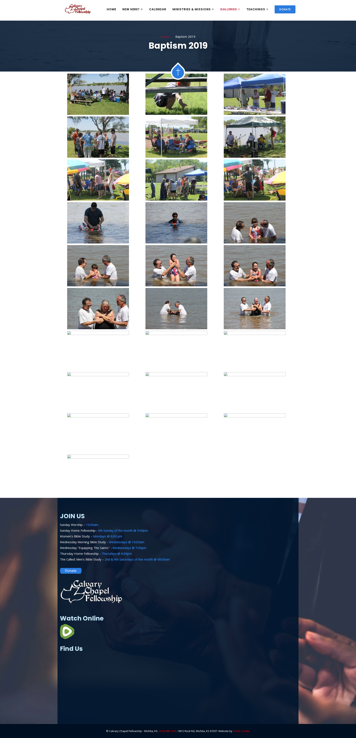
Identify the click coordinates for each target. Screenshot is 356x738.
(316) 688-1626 (167, 731)
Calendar (157, 9)
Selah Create (241, 731)
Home (111, 9)
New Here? (131, 9)
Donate (285, 9)
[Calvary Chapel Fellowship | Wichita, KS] (78, 9)
